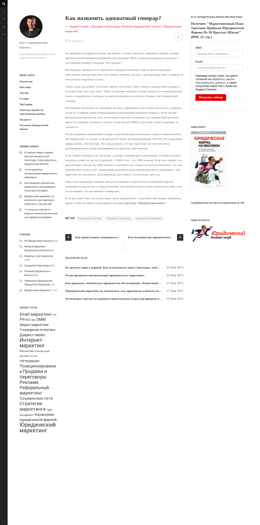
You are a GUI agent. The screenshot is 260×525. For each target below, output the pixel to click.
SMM (41, 319)
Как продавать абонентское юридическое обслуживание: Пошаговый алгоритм (40, 187)
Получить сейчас (211, 97)
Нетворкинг (30, 361)
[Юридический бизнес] (39, 26)
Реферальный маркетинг (34, 390)
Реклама (29, 382)
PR (22, 319)
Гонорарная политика (37, 330)
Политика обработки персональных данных (32, 112)
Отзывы (24, 98)
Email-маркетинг (36, 314)
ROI (28, 320)
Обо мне (24, 93)
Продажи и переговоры (37, 265)
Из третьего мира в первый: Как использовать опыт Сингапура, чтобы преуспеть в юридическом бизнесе (135, 267)
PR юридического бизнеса (38, 241)
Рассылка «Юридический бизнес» (34, 127)
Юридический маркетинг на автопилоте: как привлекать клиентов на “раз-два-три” (39, 200)
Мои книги (25, 87)
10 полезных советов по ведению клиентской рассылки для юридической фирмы (40, 213)
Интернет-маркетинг (32, 343)
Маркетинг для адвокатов (38, 256)
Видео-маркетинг (34, 325)
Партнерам (26, 104)
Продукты (25, 119)
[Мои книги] (219, 159)
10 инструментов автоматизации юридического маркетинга (40, 173)
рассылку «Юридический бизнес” (146, 203)
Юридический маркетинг (37, 290)
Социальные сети (36, 398)
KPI (54, 314)
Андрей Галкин (79, 26)
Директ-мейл (32, 334)
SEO (33, 320)
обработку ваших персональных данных (215, 80)
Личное (33, 356)
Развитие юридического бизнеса (142, 26)
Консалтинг (26, 81)
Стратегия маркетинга (32, 406)
